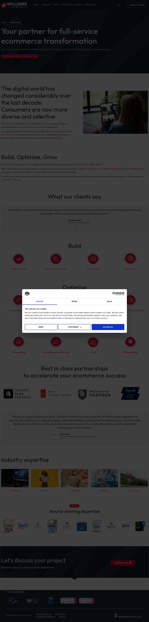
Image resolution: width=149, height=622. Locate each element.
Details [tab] (74, 301)
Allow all (108, 327)
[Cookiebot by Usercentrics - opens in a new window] (114, 293)
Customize (73, 327)
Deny (41, 327)
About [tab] (109, 301)
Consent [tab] (39, 301)
